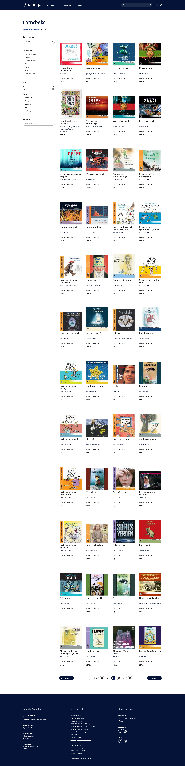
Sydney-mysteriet (68, 227)
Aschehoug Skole (76, 745)
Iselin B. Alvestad (144, 73)
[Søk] (150, 5)
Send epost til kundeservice (127, 718)
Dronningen (145, 386)
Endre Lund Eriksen (119, 73)
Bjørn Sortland (143, 126)
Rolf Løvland (101, 73)
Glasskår (90, 439)
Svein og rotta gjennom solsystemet (149, 228)
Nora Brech (98, 285)
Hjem (24, 12)
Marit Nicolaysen (144, 179)
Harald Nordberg (67, 129)
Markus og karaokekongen (120, 175)
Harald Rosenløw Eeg (93, 444)
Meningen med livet (95, 598)
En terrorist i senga (122, 68)
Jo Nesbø (63, 73)
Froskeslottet (145, 545)
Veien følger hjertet (122, 121)
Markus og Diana (94, 386)
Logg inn (156, 4)
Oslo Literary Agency (78, 750)
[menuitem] (53, 5)
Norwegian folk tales (149, 598)
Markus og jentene (148, 439)
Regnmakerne (93, 68)
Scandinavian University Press (81, 759)
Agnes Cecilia (119, 492)
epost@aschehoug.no (38, 720)
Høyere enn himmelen (70, 333)
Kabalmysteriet (146, 333)
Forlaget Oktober (76, 753)
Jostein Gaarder (91, 232)
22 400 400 (30, 716)
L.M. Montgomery (92, 550)
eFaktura (121, 721)
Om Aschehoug (76, 716)
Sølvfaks (117, 333)
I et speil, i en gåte (94, 333)
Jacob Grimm (64, 285)
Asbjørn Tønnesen (127, 338)
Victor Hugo (116, 656)
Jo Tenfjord (74, 128)
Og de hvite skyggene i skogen (70, 175)
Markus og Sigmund (122, 280)
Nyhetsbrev (122, 716)
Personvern (74, 734)
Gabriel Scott (117, 338)
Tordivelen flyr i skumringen (94, 122)
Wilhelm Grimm (74, 285)
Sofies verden (119, 545)
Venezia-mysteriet (95, 174)
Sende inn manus (76, 721)
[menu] (67, 5)
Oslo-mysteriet (67, 598)
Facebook (120, 731)
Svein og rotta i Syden (70, 439)
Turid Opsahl (66, 126)
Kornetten (91, 492)
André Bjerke (90, 285)
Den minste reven (121, 439)
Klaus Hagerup (91, 73)
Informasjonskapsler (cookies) (81, 740)
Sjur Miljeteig (99, 126)
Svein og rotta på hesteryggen (147, 175)
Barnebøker (44, 29)
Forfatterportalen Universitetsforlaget (83, 726)
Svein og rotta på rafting (68, 387)
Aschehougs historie (78, 718)
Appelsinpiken (93, 227)
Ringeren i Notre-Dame (121, 652)
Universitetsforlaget (77, 748)
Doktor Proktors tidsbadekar (67, 69)
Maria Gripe (90, 126)
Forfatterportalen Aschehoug (80, 724)
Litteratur (31, 12)
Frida (115, 386)
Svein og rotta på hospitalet (68, 546)
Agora (73, 756)
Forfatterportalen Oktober (79, 729)
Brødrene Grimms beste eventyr (68, 281)
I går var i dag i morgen (150, 651)
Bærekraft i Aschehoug (78, 732)
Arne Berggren (143, 391)
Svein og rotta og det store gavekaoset (122, 228)
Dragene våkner (146, 68)
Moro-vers (91, 280)
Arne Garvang (90, 656)
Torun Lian (116, 391)
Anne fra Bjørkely (94, 545)
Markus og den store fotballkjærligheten (69, 652)
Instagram (125, 731)
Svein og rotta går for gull (149, 281)
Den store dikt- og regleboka (68, 122)
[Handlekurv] (160, 4)
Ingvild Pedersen (91, 75)
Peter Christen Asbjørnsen (147, 603)
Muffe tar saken (93, 651)
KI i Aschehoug (76, 737)
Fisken (116, 598)
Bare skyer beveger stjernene (148, 493)
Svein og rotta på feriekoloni (68, 493)
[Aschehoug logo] (32, 5)
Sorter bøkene (29, 37)
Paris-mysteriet (146, 121)
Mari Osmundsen (118, 444)
